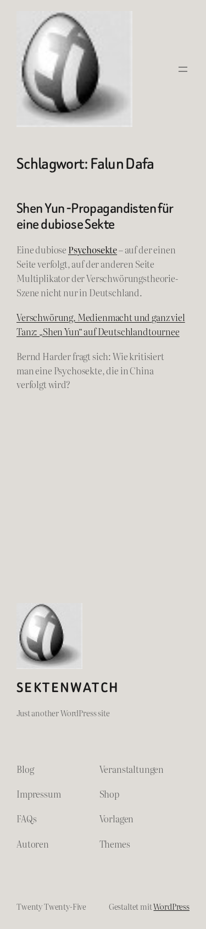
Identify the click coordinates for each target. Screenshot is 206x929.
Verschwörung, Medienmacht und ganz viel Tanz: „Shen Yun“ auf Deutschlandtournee (100, 324)
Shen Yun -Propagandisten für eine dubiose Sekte (95, 216)
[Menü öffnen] (183, 69)
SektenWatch (67, 687)
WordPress (171, 906)
